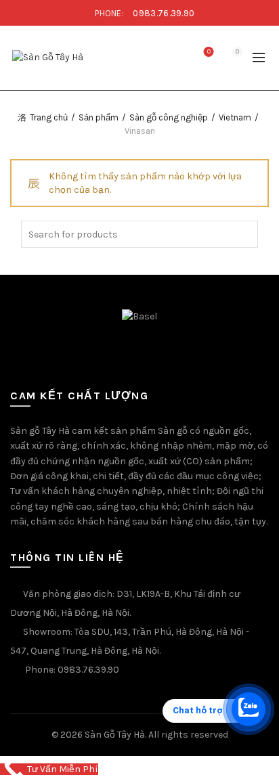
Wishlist (209, 51)
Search (244, 234)
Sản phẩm (99, 117)
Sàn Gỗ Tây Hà (115, 734)
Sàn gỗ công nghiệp (168, 117)
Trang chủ (49, 117)
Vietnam (235, 117)
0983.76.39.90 (163, 13)
